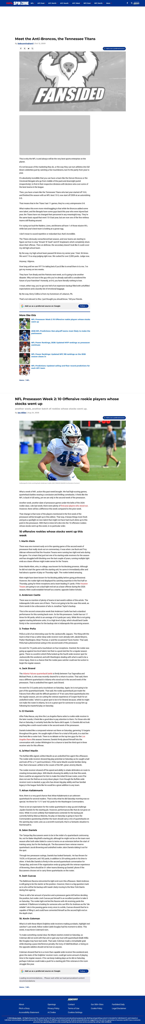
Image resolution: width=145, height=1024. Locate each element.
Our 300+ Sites (97, 1004)
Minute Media (16, 1018)
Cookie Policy (96, 1008)
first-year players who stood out (74, 506)
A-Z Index (52, 1012)
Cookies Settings (75, 1012)
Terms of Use (73, 1008)
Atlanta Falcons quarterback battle (37, 673)
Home (21, 380)
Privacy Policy (53, 1008)
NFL (27, 380)
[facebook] (127, 3)
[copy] (32, 48)
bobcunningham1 (25, 43)
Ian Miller (22, 413)
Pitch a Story (24, 1008)
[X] (132, 3)
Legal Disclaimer (119, 1008)
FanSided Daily (118, 1004)
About (21, 1004)
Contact (71, 1004)
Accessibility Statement (29, 1012)
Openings (52, 1004)
